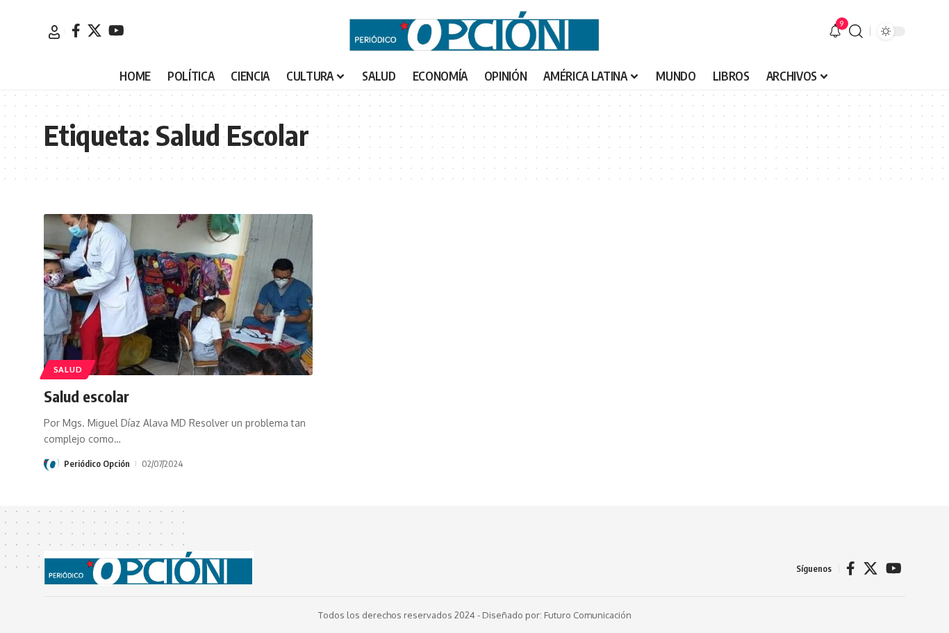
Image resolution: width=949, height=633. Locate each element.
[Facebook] (76, 31)
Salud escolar (86, 396)
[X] (94, 31)
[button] (54, 32)
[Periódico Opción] (474, 31)
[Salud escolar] (178, 294)
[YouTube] (116, 31)
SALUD (68, 369)
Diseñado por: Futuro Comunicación (557, 614)
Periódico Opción (97, 463)
